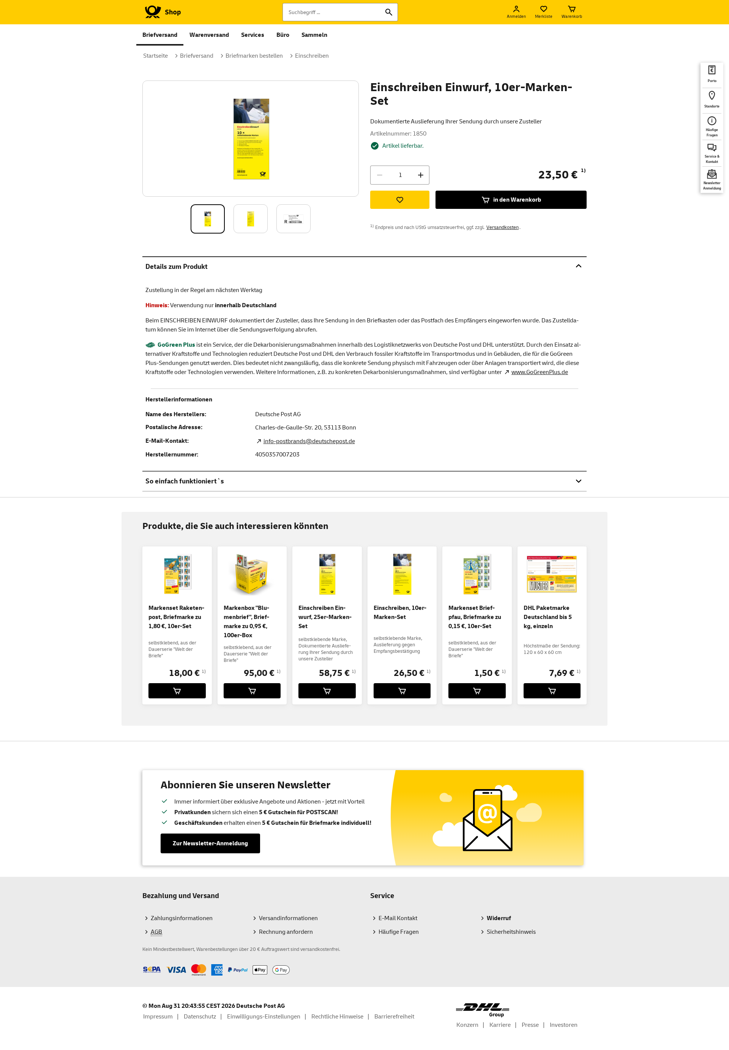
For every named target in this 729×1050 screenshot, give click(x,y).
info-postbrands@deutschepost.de (309, 441)
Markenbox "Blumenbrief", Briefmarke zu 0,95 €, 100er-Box (246, 621)
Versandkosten (502, 227)
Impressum (158, 1016)
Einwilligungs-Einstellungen (263, 1016)
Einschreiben (312, 56)
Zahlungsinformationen (182, 918)
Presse (530, 1025)
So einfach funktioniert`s (184, 481)
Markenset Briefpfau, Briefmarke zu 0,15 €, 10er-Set (474, 617)
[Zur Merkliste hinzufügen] (399, 200)
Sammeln (314, 35)
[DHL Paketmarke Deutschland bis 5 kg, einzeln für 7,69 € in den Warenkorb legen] (552, 690)
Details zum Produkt (176, 266)
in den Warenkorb (517, 200)
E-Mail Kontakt (398, 918)
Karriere (500, 1025)
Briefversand (159, 35)
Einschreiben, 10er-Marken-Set (400, 612)
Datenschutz (200, 1016)
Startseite (155, 56)
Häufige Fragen (399, 932)
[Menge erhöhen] (421, 175)
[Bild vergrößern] (251, 138)
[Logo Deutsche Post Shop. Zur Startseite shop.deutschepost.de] (161, 12)
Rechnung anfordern (286, 932)
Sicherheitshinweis (511, 932)
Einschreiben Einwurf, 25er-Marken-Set (325, 617)
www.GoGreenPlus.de (539, 372)
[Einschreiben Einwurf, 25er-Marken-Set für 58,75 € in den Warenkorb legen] (327, 690)
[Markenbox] (252, 690)
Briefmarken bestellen (254, 56)
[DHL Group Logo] (482, 1010)
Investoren (564, 1025)
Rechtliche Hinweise (337, 1016)
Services (252, 35)
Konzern (467, 1025)
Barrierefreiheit (394, 1016)
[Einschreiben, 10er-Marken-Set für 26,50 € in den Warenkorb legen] (402, 690)
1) (583, 170)
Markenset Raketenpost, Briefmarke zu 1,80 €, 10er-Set (176, 617)
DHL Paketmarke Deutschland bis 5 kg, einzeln (548, 617)
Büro (282, 35)
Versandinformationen (288, 918)
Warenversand (209, 35)
